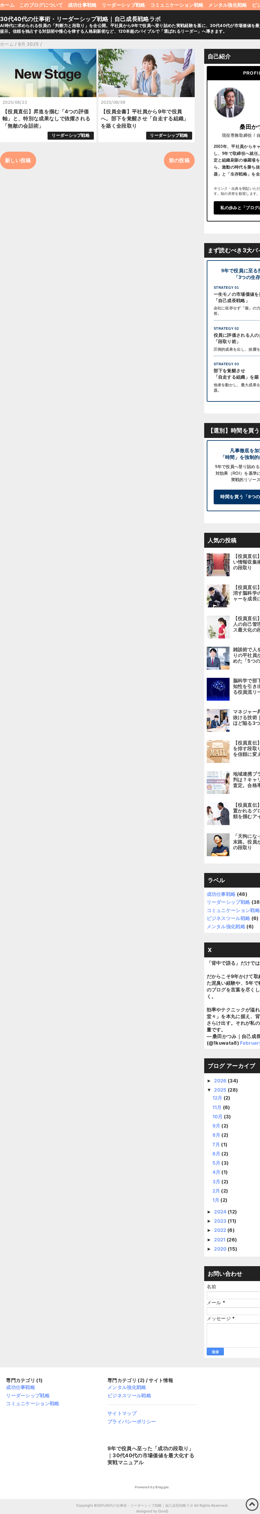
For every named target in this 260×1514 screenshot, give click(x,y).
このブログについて (41, 5)
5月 (217, 1163)
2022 (220, 1230)
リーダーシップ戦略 (124, 5)
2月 (216, 1191)
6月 (217, 1154)
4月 (217, 1172)
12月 (218, 1098)
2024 (221, 1212)
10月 (218, 1117)
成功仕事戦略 (82, 5)
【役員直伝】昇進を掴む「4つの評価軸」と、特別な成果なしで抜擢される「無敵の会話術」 (46, 118)
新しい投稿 (18, 160)
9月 (217, 1126)
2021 (220, 1240)
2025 (221, 1090)
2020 (221, 1249)
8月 (217, 1135)
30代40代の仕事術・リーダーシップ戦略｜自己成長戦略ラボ (80, 19)
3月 (217, 1182)
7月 (216, 1144)
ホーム (7, 5)
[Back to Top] (252, 1504)
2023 (221, 1221)
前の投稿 (179, 160)
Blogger (161, 1487)
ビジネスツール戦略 (228, 918)
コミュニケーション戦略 (177, 5)
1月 (216, 1200)
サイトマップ (122, 1413)
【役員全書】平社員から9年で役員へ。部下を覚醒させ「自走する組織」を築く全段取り (145, 118)
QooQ (163, 1511)
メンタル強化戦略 (227, 5)
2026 (221, 1081)
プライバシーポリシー (131, 1421)
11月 (217, 1107)
